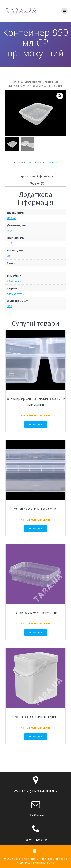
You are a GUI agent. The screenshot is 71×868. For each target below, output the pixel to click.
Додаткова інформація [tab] (37, 176)
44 (8, 256)
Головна (17, 81)
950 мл (11, 218)
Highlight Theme (44, 862)
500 (9, 306)
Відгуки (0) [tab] (36, 183)
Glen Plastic (14, 281)
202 (9, 231)
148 (9, 243)
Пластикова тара (33, 81)
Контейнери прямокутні (42, 162)
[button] (59, 96)
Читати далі (36, 424)
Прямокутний (16, 294)
